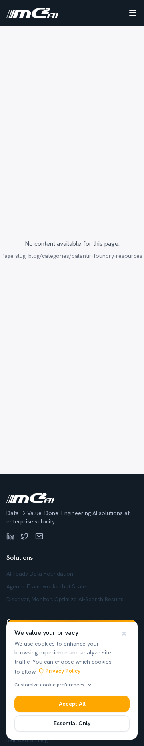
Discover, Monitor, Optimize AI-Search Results (65, 599)
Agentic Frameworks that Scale (46, 586)
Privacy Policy (63, 670)
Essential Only (72, 723)
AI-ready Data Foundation (39, 573)
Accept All (72, 703)
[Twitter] (25, 536)
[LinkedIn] (10, 536)
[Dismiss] (124, 633)
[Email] (39, 536)
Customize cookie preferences (49, 685)
